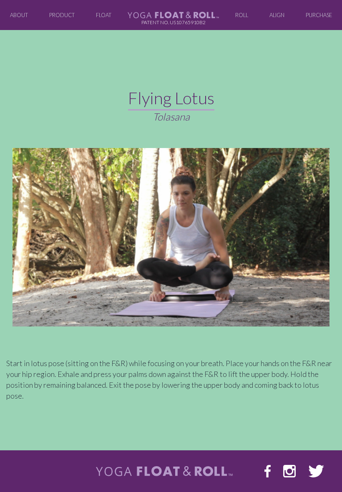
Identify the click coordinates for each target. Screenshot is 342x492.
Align (276, 15)
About (21, 14)
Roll (241, 15)
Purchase (319, 15)
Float (103, 15)
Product (62, 15)
